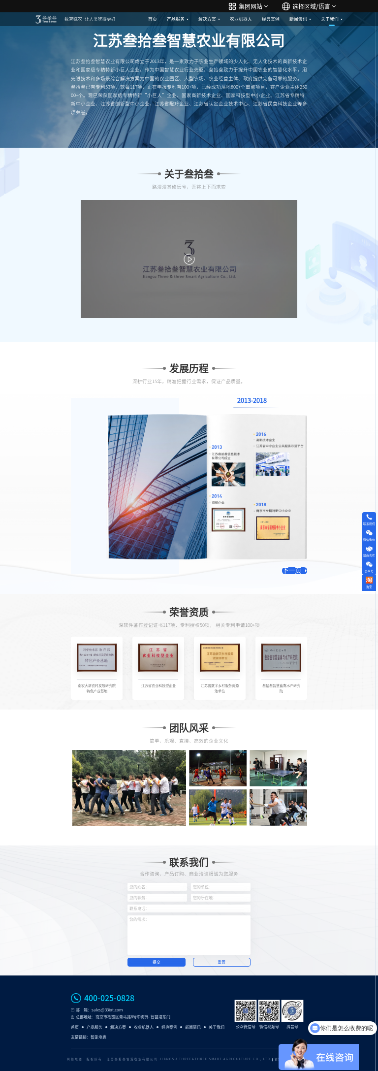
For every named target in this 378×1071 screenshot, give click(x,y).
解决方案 (207, 19)
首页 (152, 19)
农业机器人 (241, 19)
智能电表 (98, 1037)
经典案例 (271, 19)
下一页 (291, 570)
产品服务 (176, 19)
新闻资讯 (298, 19)
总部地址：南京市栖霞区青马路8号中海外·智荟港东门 (123, 1017)
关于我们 (330, 19)
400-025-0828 (109, 998)
